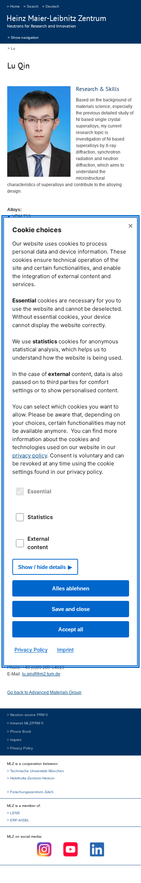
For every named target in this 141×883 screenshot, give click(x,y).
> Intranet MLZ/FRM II (25, 723)
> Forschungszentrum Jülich (30, 792)
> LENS (13, 813)
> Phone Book (19, 731)
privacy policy (29, 455)
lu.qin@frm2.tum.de (41, 674)
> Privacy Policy (20, 748)
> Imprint (14, 740)
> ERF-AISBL (18, 820)
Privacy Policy (31, 649)
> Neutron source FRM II (27, 715)
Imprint (65, 649)
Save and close (71, 609)
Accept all (70, 629)
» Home (13, 6)
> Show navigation (23, 36)
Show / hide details (42, 567)
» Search (31, 6)
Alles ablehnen (70, 588)
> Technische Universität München (35, 771)
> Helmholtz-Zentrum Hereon (31, 778)
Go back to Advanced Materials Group (44, 692)
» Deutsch (50, 6)
